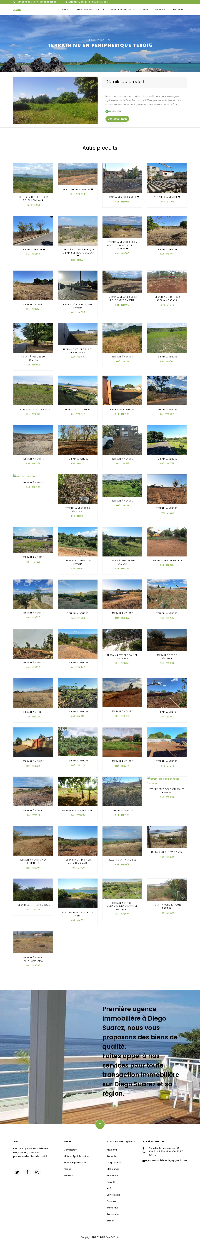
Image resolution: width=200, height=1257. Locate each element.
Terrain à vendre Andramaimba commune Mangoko (122, 906)
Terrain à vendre (122, 356)
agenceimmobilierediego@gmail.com (88, 2)
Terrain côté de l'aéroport (167, 657)
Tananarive (113, 1214)
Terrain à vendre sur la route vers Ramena (122, 298)
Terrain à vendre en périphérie (77, 509)
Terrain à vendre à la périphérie (33, 861)
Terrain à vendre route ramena (166, 906)
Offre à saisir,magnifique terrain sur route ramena (77, 251)
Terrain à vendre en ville (121, 197)
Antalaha (112, 1149)
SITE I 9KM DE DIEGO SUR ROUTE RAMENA (33, 198)
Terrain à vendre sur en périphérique (78, 351)
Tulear (110, 1220)
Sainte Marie (113, 1194)
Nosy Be (111, 1182)
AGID (17, 10)
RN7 (109, 1188)
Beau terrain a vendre (77, 189)
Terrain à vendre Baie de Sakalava (122, 657)
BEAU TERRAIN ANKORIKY (122, 859)
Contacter (112, 1105)
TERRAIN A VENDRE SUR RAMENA (78, 562)
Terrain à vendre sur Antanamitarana (167, 298)
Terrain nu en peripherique (33, 904)
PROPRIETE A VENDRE (166, 197)
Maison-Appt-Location (91, 9)
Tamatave (112, 1207)
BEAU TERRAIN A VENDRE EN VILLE (77, 914)
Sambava (112, 1201)
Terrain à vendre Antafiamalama (33, 959)
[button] (19, 100)
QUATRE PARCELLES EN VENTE (33, 409)
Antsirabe (112, 1156)
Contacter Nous (117, 119)
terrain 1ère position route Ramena (167, 791)
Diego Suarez (114, 1162)
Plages (144, 9)
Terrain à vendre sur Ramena (33, 358)
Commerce (64, 9)
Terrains (160, 9)
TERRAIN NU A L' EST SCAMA (167, 852)
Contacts (178, 9)
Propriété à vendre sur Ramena (77, 306)
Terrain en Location (77, 409)
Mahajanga (113, 1169)
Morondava (113, 1175)
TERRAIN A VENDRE (32, 249)
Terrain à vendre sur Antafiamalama (78, 861)
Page (92, 40)
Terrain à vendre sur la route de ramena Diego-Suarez (122, 245)
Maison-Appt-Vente (122, 9)
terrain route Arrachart (78, 810)
